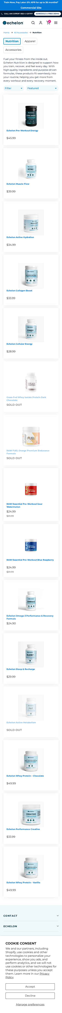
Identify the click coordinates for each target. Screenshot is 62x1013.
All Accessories (21, 32)
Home (6, 32)
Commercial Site (31, 7)
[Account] (40, 22)
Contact (10, 915)
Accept (30, 986)
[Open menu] (55, 22)
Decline (30, 995)
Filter (8, 88)
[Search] (33, 22)
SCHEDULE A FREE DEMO (47, 14)
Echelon (10, 926)
